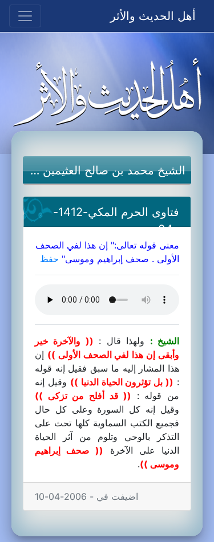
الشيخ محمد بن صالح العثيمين (114, 170)
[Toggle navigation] (25, 16)
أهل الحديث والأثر (153, 16)
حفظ (49, 258)
